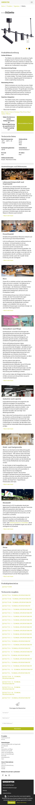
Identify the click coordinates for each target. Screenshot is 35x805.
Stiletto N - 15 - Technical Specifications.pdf (11, 682)
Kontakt (3, 768)
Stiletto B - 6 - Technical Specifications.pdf (17, 616)
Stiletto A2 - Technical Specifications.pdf (17, 599)
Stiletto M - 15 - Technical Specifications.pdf (11, 677)
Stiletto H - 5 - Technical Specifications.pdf (17, 645)
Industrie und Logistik (6, 750)
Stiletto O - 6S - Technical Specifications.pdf (11, 693)
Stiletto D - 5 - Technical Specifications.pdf (17, 630)
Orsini (6, 112)
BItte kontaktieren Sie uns (25, 123)
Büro (2, 747)
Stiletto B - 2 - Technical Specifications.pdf (17, 609)
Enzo (25, 112)
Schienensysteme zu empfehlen (19, 522)
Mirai (2, 112)
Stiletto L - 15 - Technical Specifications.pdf (18, 669)
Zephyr (3, 114)
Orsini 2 (12, 112)
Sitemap (5, 790)
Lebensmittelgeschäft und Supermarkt (10, 744)
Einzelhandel (4, 746)
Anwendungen (5, 742)
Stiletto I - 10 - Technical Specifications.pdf (17, 652)
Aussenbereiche (5, 757)
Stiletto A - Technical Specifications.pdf (16, 595)
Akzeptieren (11, 802)
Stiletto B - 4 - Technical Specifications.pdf (17, 620)
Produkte (9, 6)
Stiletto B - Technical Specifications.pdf (16, 606)
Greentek (5, 2)
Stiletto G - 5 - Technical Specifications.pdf (17, 637)
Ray (29, 112)
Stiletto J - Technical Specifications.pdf (16, 662)
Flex (21, 112)
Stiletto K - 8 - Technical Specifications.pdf (17, 666)
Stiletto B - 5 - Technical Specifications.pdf (17, 613)
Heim (2, 759)
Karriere (3, 767)
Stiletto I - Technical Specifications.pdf (16, 655)
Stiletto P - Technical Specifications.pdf (16, 698)
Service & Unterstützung (7, 765)
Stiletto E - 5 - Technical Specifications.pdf (17, 627)
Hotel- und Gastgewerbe (7, 752)
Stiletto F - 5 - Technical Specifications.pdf (17, 634)
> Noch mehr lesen (8, 215)
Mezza (8, 114)
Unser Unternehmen (7, 762)
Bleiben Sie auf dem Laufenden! (10, 771)
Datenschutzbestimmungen (10, 787)
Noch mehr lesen (21, 802)
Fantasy (17, 112)
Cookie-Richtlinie (7, 793)
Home (3, 6)
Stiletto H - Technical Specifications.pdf (16, 648)
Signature (16, 6)
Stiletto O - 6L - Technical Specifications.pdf (11, 688)
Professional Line (5, 737)
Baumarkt (3, 755)
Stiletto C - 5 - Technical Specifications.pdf (17, 623)
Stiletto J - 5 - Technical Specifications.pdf (17, 659)
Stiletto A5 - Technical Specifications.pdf (17, 602)
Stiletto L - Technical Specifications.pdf (16, 673)
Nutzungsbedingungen (8, 785)
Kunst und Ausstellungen (7, 754)
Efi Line (3, 739)
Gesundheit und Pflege (7, 749)
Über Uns (3, 763)
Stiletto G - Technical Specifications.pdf (16, 641)
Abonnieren (17, 728)
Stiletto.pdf (7, 587)
